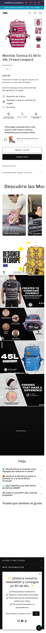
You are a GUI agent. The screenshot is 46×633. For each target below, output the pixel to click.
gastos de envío (29, 80)
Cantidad (7, 65)
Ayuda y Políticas (13, 560)
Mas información (13, 567)
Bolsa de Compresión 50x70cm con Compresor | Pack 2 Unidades (28, 139)
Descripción (9, 166)
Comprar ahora (22, 157)
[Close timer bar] (43, 1)
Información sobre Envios (17, 173)
